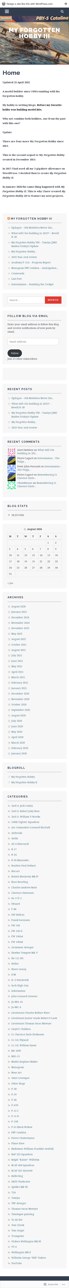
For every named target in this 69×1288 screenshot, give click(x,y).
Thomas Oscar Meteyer (24, 1208)
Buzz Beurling (19, 881)
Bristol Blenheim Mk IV (24, 876)
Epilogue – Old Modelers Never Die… (32, 227)
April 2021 (17, 671)
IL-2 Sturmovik (20, 979)
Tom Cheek (17, 1225)
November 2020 (20, 699)
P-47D (14, 1105)
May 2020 (16, 731)
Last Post (16, 278)
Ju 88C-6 (16, 1007)
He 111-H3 (17, 958)
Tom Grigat (17, 1230)
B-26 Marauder (20, 860)
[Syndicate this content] (9, 218)
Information (18, 990)
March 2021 (18, 677)
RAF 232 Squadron (22, 1154)
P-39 (14, 1094)
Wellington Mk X (21, 1252)
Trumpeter (17, 1236)
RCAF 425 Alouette (22, 1170)
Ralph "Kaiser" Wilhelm (25, 1159)
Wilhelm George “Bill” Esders (28, 1257)
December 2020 (20, 693)
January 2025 (19, 611)
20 (33, 561)
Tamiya (15, 1197)
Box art (15, 871)
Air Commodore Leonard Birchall (30, 827)
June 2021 (17, 660)
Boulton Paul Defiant (23, 865)
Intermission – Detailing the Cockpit (32, 284)
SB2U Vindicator (20, 1181)
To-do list (16, 1219)
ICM (13, 974)
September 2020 (20, 709)
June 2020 (17, 726)
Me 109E (16, 1050)
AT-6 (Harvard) (20, 843)
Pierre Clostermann (22, 1138)
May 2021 (16, 666)
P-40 (14, 1099)
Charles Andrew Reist (24, 887)
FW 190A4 (17, 936)
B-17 (14, 849)
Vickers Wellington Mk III (26, 1241)
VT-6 (14, 1246)
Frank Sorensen (20, 920)
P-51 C (15, 1110)
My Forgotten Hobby (23, 776)
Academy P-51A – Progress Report (31, 262)
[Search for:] (26, 300)
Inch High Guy (19, 985)
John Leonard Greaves (24, 996)
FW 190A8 (17, 941)
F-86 (13, 909)
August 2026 (18, 606)
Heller (15, 963)
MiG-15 (15, 1056)
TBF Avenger (18, 1203)
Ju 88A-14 (17, 1001)
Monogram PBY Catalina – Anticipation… (34, 268)
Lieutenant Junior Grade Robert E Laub (34, 1018)
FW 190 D (16, 931)
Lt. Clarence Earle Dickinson (27, 1034)
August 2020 (18, 715)
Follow (15, 353)
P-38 (14, 1088)
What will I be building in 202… (35, 451)
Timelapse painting (22, 1214)
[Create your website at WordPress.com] (34, 4)
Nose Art (16, 1072)
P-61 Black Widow (21, 1127)
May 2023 (16, 633)
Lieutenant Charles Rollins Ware (30, 1012)
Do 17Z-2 (16, 898)
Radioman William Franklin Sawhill (32, 1148)
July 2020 (16, 720)
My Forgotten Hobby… (24, 251)
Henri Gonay (18, 969)
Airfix (14, 838)
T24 (13, 1192)
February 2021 (19, 682)
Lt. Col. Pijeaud (19, 1039)
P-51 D (15, 1116)
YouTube (16, 1263)
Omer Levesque (20, 1077)
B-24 (14, 854)
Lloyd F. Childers (21, 1029)
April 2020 (17, 737)
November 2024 (20, 622)
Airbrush (16, 833)
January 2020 (19, 753)
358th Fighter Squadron (25, 822)
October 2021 (18, 644)
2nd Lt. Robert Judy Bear (25, 811)
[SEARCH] (62, 12)
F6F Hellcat (17, 914)
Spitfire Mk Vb (19, 1186)
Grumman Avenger (22, 947)
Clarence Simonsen (22, 892)
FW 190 (15, 925)
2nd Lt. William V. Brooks (25, 816)
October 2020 (18, 704)
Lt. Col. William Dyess (23, 1045)
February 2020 (19, 748)
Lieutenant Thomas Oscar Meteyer (31, 1023)
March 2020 (18, 742)
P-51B (14, 1121)
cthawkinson (24, 482)
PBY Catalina (18, 1132)
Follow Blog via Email (28, 316)
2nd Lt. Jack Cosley (22, 805)
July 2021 (16, 655)
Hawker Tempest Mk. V (24, 952)
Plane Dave (17, 1143)
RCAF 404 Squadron (22, 1165)
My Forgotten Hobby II (24, 782)
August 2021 (18, 650)
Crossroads (17, 273)
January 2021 (19, 688)
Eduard (15, 903)
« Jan (10, 583)
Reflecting (17, 1176)
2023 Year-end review (24, 257)
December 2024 (20, 617)
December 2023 (20, 628)
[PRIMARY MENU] (7, 12)
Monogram (17, 1067)
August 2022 (18, 639)
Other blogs (18, 1083)
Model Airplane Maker (24, 1061)
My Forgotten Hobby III (34, 33)
